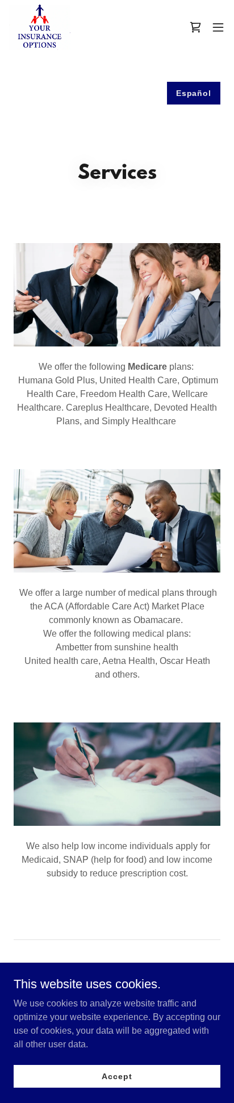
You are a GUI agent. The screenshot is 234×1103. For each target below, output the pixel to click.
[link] (39, 27)
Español (193, 93)
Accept (117, 1075)
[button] (218, 27)
